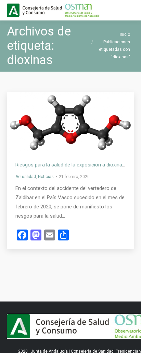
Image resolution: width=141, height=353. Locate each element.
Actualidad (25, 176)
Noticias (46, 176)
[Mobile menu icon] (130, 10)
